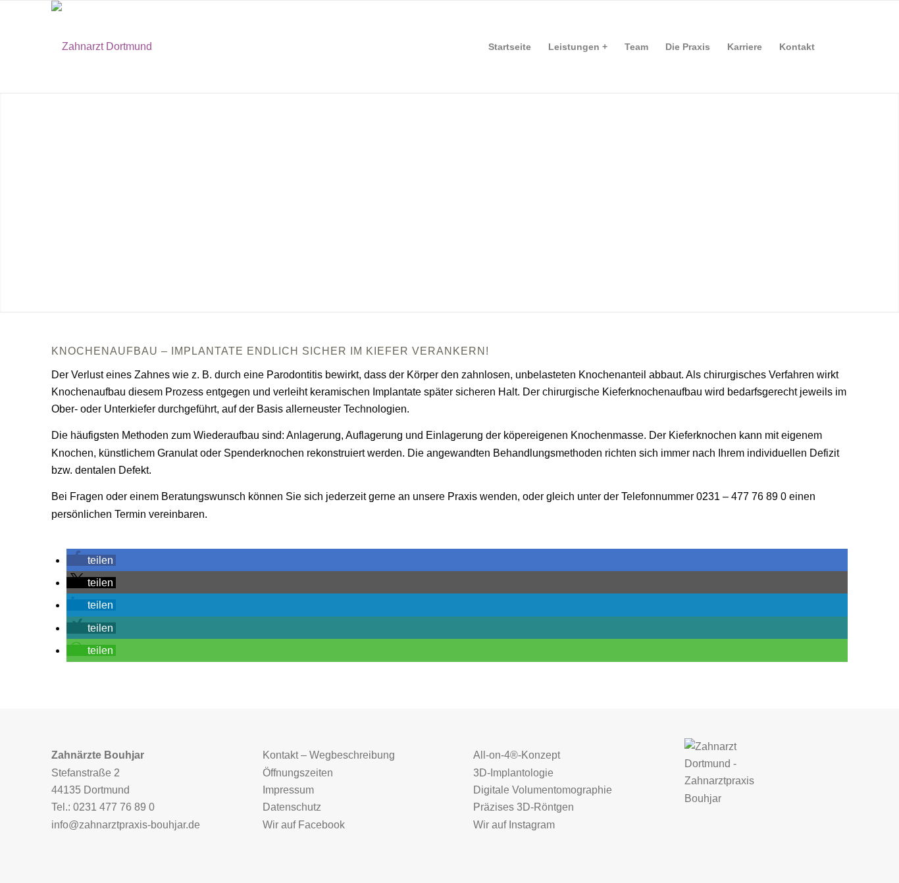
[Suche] (835, 47)
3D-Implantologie (513, 772)
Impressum (288, 789)
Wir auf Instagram (514, 824)
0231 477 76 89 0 (114, 807)
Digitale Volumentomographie (542, 789)
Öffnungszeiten (298, 772)
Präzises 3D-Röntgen (523, 807)
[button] (91, 560)
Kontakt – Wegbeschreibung (329, 755)
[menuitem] (510, 47)
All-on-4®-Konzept (516, 755)
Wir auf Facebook (304, 824)
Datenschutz (292, 807)
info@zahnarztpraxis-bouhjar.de (125, 824)
